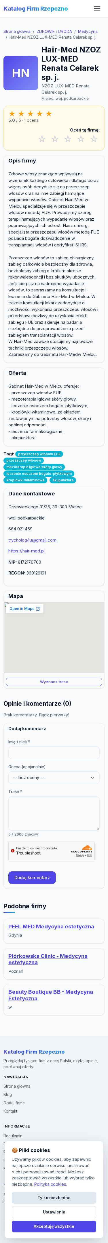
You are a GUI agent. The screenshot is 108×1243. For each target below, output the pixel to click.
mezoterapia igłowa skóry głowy (34, 467)
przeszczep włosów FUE (39, 454)
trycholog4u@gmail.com (32, 540)
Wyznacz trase (54, 681)
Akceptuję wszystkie (54, 1226)
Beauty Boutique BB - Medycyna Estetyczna (50, 995)
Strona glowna (17, 1086)
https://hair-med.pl (26, 551)
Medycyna (88, 31)
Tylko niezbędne (54, 1197)
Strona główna (17, 31)
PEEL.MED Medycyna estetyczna (51, 926)
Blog (7, 1094)
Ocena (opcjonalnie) (27, 766)
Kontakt (10, 1111)
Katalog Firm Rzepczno (35, 8)
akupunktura (62, 480)
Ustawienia (54, 1212)
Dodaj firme (14, 1103)
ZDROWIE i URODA (54, 31)
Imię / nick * (19, 742)
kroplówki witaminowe (25, 480)
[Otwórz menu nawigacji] (97, 8)
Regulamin (12, 1136)
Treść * (15, 791)
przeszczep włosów (23, 460)
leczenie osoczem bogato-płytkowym (39, 473)
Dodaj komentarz (32, 877)
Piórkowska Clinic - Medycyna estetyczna (48, 959)
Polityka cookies (50, 1184)
